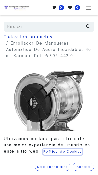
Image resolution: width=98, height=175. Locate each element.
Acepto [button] (83, 167)
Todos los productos (28, 36)
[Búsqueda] (88, 27)
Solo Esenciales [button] (52, 167)
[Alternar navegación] (88, 7)
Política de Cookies (62, 151)
